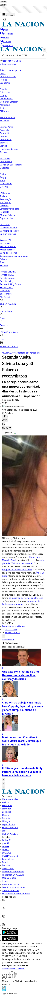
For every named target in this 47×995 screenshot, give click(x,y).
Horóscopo (5, 202)
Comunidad (5, 139)
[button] (23, 197)
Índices (3, 108)
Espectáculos (21, 352)
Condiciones (8, 968)
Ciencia (3, 145)
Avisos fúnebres (8, 246)
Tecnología (5, 199)
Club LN (7, 41)
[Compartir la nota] (3, 420)
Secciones (8, 33)
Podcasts (4, 211)
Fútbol (3, 174)
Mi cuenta (8, 45)
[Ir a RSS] (3, 925)
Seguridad (5, 130)
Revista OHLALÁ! (8, 271)
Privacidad (19, 968)
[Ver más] (3, 636)
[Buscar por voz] (43, 55)
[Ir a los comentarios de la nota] (6, 416)
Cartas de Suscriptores (11, 164)
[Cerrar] (44, 50)
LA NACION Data (8, 76)
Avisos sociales (7, 249)
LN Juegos (5, 193)
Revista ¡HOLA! (7, 274)
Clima (2, 73)
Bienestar (4, 142)
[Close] (3, 779)
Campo (3, 95)
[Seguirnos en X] (3, 908)
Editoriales (5, 158)
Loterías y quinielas (9, 208)
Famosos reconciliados (13, 626)
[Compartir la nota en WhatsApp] (6, 420)
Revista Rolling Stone (10, 284)
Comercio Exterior (9, 101)
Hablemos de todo (9, 149)
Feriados (4, 205)
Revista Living (6, 281)
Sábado (3, 259)
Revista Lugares (8, 278)
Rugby (3, 177)
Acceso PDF (5, 240)
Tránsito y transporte (10, 70)
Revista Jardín (6, 287)
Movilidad (5, 104)
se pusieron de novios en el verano (26, 598)
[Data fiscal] (4, 990)
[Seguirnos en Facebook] (3, 900)
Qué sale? (5, 224)
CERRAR (3, 2)
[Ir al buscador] (4, 19)
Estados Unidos (7, 117)
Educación (5, 133)
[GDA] (9, 978)
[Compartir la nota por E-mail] (9, 428)
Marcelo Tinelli (9, 560)
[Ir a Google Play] (10, 934)
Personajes (34, 352)
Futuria (3, 89)
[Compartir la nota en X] (6, 428)
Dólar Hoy (5, 92)
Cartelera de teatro (9, 230)
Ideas (2, 262)
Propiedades (6, 98)
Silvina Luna (34, 557)
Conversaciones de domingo (14, 256)
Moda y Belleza (7, 215)
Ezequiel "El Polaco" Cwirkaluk (17, 569)
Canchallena (6, 183)
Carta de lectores (8, 252)
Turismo (4, 196)
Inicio (5, 29)
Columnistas (6, 161)
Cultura (3, 136)
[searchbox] (22, 55)
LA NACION (8, 352)
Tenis (2, 180)
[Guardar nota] (3, 416)
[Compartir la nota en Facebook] (3, 428)
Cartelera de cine (8, 227)
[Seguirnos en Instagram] (3, 917)
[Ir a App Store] (10, 940)
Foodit (6, 37)
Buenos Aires (6, 126)
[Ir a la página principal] (23, 25)
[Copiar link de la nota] (3, 424)
